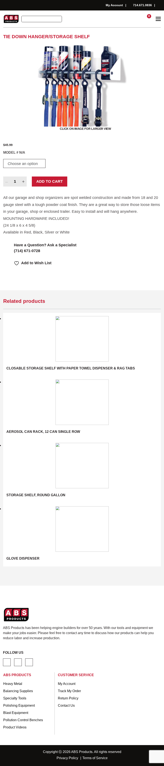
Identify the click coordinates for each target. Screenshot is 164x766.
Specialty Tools (14, 698)
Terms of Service (95, 758)
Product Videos (14, 727)
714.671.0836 (142, 5)
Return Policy (68, 698)
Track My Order (69, 691)
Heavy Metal (12, 684)
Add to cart (49, 181)
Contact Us (66, 705)
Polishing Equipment (19, 705)
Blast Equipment (15, 713)
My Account (114, 5)
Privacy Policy (67, 758)
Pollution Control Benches (23, 720)
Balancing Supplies (18, 691)
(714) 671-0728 (27, 251)
